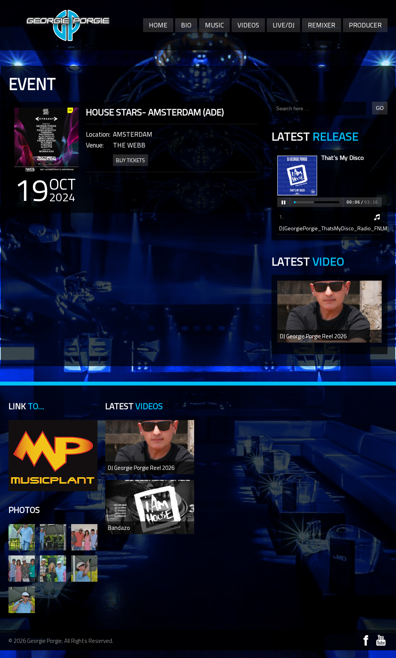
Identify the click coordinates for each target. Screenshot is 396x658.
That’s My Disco (342, 157)
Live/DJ (283, 25)
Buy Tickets (130, 160)
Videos (248, 25)
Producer (365, 25)
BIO (186, 25)
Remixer (321, 25)
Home (158, 25)
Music (214, 25)
